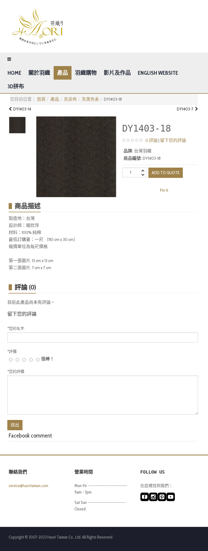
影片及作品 (117, 73)
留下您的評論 (173, 140)
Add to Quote (166, 172)
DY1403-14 (21, 109)
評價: (12, 351)
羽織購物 (86, 73)
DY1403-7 (186, 109)
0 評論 (151, 140)
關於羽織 (39, 73)
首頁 (41, 99)
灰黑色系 (90, 99)
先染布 (70, 99)
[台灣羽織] (37, 26)
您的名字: (16, 328)
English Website (158, 73)
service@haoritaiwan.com (28, 485)
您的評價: (16, 371)
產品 (62, 73)
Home (14, 73)
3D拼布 (16, 86)
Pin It (164, 190)
